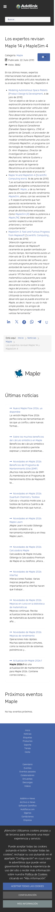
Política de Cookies (36, 874)
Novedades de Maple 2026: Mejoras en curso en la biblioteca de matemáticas (27, 604)
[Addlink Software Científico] (27, 7)
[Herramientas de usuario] (44, 57)
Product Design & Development (26, 93)
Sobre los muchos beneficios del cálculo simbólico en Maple (27, 439)
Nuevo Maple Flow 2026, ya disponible (26, 410)
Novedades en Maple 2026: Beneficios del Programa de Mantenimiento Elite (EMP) (26, 465)
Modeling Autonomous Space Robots (28, 90)
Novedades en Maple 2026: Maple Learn (26, 520)
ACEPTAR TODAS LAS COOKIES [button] (27, 886)
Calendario (28, 764)
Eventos (27, 768)
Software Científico (28, 805)
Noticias (27, 734)
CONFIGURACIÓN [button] (27, 895)
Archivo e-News (27, 802)
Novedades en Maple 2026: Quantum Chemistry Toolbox (26, 495)
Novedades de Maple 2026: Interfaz (26, 573)
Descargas (28, 782)
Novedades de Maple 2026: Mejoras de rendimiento (26, 634)
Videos (27, 786)
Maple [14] (14, 217)
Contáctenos (28, 816)
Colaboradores (27, 775)
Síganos (27, 813)
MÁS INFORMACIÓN (27, 903)
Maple (20, 55)
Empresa (27, 820)
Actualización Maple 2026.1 (27, 660)
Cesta (27, 752)
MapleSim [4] (22, 214)
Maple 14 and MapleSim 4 (22, 175)
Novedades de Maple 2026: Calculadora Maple (26, 549)
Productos (27, 741)
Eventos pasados (28, 771)
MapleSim (14, 196)
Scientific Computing (37, 235)
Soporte (27, 745)
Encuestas (27, 779)
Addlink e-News (27, 798)
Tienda (27, 748)
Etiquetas (27, 737)
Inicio (27, 730)
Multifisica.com (27, 809)
